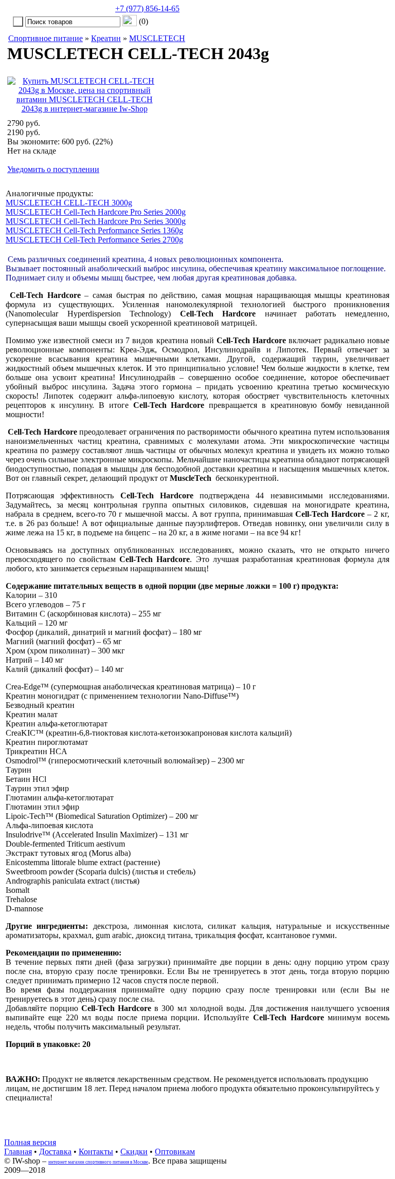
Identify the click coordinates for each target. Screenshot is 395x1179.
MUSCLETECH (157, 38)
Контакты (96, 1151)
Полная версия (30, 1142)
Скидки (134, 1151)
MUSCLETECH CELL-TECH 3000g (69, 202)
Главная (18, 1151)
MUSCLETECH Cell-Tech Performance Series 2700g (94, 239)
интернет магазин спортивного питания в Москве (98, 1162)
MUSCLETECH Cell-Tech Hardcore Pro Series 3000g (96, 221)
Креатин (106, 38)
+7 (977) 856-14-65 (147, 8)
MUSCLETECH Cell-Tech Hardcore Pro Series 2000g (96, 212)
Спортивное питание (45, 38)
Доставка (55, 1151)
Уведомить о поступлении (53, 169)
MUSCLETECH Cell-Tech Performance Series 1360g (94, 230)
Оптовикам (175, 1151)
